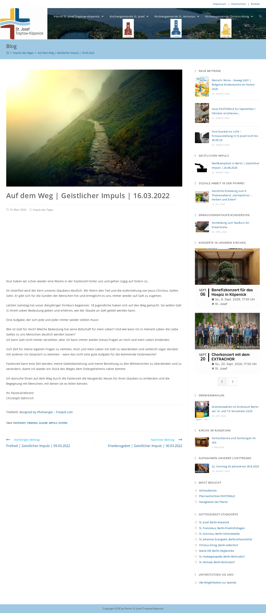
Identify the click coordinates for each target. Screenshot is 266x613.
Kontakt (255, 4)
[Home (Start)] (7, 53)
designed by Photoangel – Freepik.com (46, 412)
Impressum (219, 4)
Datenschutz (238, 4)
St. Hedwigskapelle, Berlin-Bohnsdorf (221, 556)
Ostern (62, 422)
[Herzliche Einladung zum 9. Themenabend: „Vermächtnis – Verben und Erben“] (202, 197)
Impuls (53, 422)
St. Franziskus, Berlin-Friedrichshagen (222, 528)
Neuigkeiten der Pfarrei (213, 502)
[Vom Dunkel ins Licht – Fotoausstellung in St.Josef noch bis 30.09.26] (202, 137)
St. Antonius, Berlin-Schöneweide (219, 534)
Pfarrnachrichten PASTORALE (217, 496)
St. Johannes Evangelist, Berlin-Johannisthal (225, 539)
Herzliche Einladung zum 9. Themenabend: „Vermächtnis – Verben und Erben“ (232, 195)
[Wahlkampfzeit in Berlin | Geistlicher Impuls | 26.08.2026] (202, 167)
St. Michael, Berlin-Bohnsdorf (217, 562)
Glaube (43, 422)
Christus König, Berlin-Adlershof (218, 545)
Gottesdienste (208, 490)
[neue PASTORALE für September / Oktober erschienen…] (202, 113)
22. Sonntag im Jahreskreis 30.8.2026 (235, 466)
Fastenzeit (19, 422)
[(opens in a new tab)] (202, 442)
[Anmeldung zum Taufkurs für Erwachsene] (202, 226)
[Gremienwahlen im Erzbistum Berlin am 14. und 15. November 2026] (202, 411)
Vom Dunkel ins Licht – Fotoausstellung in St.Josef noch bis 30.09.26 (235, 136)
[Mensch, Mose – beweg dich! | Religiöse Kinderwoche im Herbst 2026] (202, 86)
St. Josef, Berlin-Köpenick (214, 522)
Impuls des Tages (43, 209)
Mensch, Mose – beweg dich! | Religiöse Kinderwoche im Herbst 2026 (233, 84)
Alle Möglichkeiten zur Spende (217, 582)
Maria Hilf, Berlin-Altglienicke (216, 551)
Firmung (32, 422)
